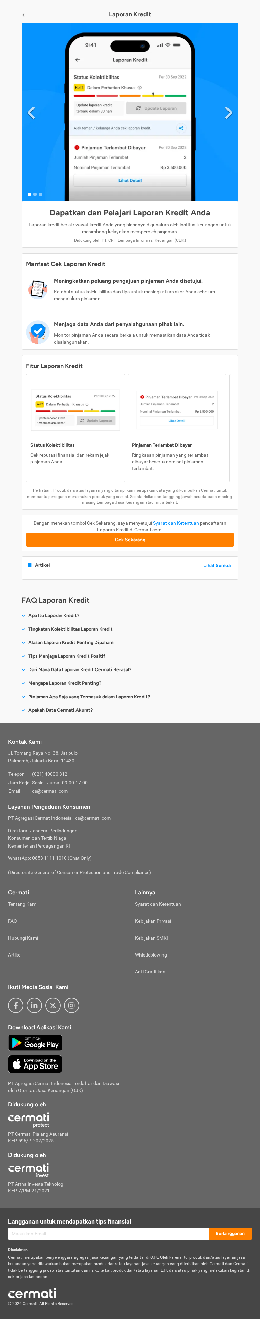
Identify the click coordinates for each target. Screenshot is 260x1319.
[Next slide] (228, 112)
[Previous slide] (31, 112)
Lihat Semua (217, 565)
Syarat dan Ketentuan (176, 523)
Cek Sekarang (130, 540)
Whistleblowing (151, 955)
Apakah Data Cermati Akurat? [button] (60, 710)
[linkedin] (34, 1005)
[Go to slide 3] (40, 194)
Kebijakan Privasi (153, 921)
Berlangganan (230, 1233)
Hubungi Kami (23, 938)
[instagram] (71, 1005)
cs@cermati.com (50, 791)
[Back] (24, 15)
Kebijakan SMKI (151, 938)
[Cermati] (32, 1292)
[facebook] (15, 1005)
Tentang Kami (22, 904)
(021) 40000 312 (49, 774)
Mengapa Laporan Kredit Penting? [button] (64, 683)
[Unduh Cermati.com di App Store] (35, 1064)
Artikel (14, 955)
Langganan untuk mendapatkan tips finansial (69, 1221)
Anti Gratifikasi (150, 971)
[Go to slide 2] (35, 194)
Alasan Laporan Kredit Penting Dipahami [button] (71, 642)
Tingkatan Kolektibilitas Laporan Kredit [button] (70, 629)
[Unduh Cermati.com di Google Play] (35, 1042)
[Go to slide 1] (29, 194)
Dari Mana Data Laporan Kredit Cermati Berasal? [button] (79, 670)
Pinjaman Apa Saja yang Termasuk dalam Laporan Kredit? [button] (89, 697)
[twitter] (53, 1005)
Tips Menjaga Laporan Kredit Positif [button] (66, 656)
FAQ (12, 921)
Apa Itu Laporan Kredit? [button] (53, 615)
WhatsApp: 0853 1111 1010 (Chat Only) (50, 858)
